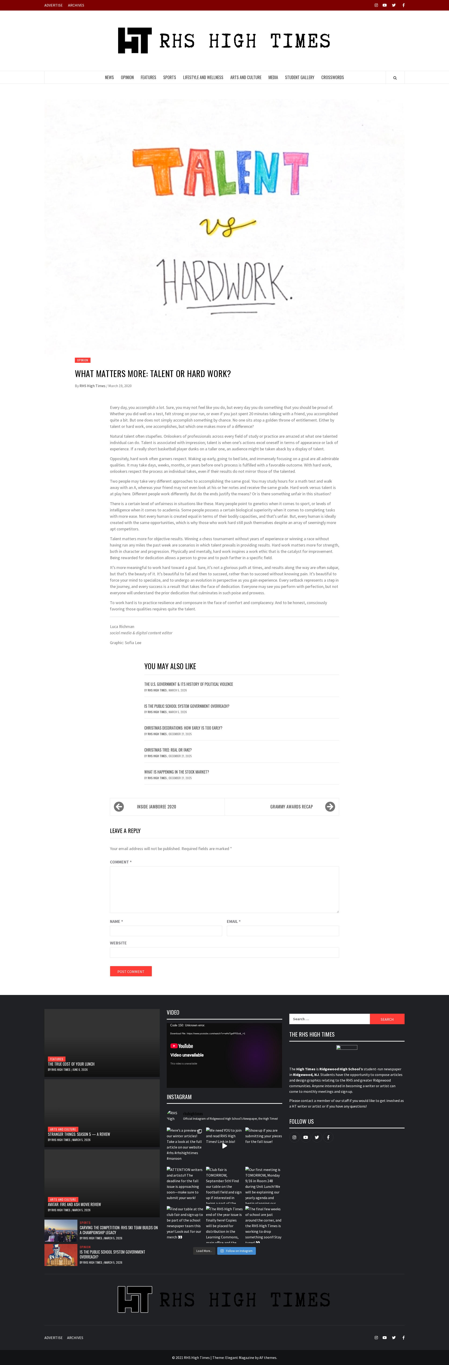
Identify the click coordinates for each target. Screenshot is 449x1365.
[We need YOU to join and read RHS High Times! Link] (224, 1145)
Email (234, 921)
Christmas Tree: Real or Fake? (168, 750)
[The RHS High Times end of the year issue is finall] (224, 1224)
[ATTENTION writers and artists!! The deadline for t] (185, 1185)
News (109, 77)
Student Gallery (299, 77)
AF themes (267, 1357)
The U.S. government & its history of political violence (188, 684)
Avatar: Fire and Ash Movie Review (74, 1204)
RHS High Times (93, 385)
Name (116, 921)
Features (148, 77)
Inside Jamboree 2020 (156, 807)
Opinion (127, 77)
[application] (224, 1055)
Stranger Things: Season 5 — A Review (79, 1134)
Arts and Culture (245, 77)
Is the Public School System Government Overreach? (186, 706)
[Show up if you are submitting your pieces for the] (263, 1145)
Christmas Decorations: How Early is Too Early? (183, 728)
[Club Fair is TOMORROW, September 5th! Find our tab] (224, 1185)
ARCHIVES (76, 5)
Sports (169, 77)
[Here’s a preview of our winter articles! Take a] (185, 1145)
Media (273, 77)
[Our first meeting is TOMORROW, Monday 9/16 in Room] (263, 1185)
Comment (121, 862)
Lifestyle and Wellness (203, 77)
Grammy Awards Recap (291, 807)
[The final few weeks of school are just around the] (263, 1224)
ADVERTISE (53, 5)
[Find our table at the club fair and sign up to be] (185, 1224)
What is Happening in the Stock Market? (176, 772)
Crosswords (332, 77)
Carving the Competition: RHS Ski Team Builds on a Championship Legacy (119, 1230)
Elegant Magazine (239, 1357)
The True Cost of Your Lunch (71, 1064)
